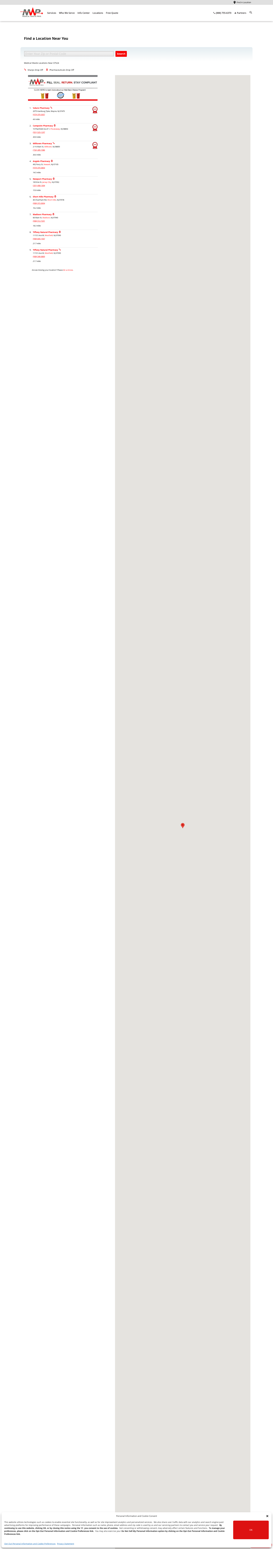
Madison (46, 217)
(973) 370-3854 (39, 168)
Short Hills (51, 200)
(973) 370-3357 (39, 114)
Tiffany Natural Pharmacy (45, 232)
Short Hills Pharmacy (43, 196)
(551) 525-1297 (39, 132)
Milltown (48, 146)
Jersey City (46, 182)
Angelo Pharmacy (41, 161)
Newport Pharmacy (42, 179)
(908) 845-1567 (39, 239)
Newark (47, 164)
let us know (68, 270)
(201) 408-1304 (39, 185)
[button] (267, 1516)
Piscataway (55, 129)
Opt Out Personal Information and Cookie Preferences (30, 1543)
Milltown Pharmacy (42, 143)
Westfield (49, 235)
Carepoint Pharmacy (43, 125)
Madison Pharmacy (42, 214)
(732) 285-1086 (39, 150)
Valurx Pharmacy (41, 108)
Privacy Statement (65, 1543)
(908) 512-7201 (39, 221)
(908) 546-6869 (39, 256)
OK (251, 1530)
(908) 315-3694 (39, 203)
